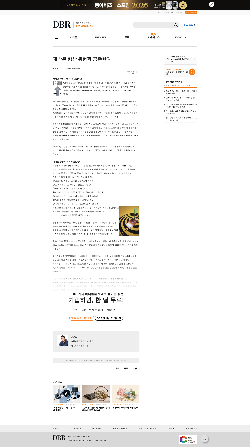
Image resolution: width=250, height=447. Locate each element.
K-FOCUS (180, 37)
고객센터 (179, 12)
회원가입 (169, 12)
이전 (117, 368)
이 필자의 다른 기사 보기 (80, 346)
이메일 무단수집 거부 (147, 428)
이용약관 (77, 428)
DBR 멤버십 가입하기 (109, 318)
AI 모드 (189, 25)
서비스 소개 (57, 428)
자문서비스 (154, 37)
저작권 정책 (97, 428)
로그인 (160, 12)
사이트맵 (171, 428)
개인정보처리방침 (120, 428)
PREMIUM (100, 37)
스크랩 (137, 72)
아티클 (73, 37)
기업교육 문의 (191, 12)
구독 (127, 37)
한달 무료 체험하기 (81, 318)
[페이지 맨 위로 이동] (205, 439)
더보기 (129, 72)
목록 (126, 368)
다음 (135, 368)
